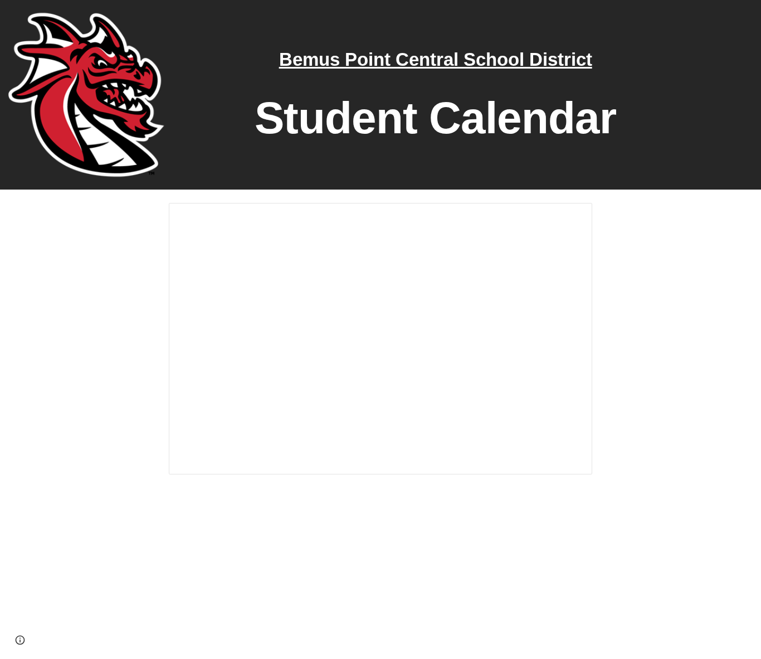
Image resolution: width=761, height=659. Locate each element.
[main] (435, 95)
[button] (20, 640)
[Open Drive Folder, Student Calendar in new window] (571, 217)
